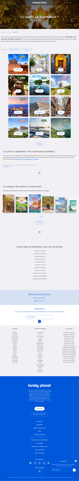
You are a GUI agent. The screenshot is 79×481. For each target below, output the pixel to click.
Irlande (15, 347)
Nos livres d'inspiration (39, 414)
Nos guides (39, 408)
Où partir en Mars (69, 336)
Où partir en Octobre (69, 349)
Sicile (40, 362)
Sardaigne (40, 360)
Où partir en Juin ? (40, 265)
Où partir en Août (69, 345)
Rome (40, 358)
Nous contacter (40, 453)
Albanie (15, 332)
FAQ (39, 431)
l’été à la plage (16, 159)
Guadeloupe (40, 343)
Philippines (15, 356)
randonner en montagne (31, 159)
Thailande (15, 362)
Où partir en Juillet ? (40, 267)
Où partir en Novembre (69, 351)
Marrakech (40, 349)
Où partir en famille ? (69, 360)
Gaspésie (18, 133)
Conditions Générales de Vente (54, 477)
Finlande (39, 91)
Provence (40, 356)
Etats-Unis (18, 69)
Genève (39, 133)
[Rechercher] (67, 2)
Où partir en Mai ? (40, 262)
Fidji (18, 91)
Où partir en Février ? (40, 253)
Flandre (61, 91)
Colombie (15, 340)
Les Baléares (40, 366)
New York (40, 351)
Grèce (15, 345)
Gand (60, 112)
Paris (40, 353)
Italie (14, 351)
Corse (40, 338)
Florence (18, 112)
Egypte (15, 341)
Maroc (15, 354)
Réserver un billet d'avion (40, 446)
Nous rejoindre (39, 450)
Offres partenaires (39, 434)
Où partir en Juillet (69, 343)
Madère (40, 369)
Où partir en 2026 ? (69, 362)
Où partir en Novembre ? (40, 276)
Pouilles (40, 354)
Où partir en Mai (69, 340)
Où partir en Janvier (69, 332)
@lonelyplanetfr (40, 300)
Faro (39, 69)
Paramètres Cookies (66, 477)
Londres (40, 341)
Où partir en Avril (69, 338)
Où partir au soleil (69, 358)
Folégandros (39, 112)
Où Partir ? (8, 32)
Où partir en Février (69, 334)
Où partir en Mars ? (40, 256)
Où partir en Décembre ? (40, 279)
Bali (40, 334)
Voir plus (39, 144)
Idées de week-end (39, 428)
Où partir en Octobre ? (40, 273)
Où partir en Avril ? (40, 259)
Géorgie (61, 133)
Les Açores (40, 364)
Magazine (39, 424)
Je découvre (39, 222)
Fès (61, 69)
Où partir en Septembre (69, 347)
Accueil (2, 32)
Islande (15, 349)
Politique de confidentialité (23, 477)
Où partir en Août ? (40, 270)
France (15, 343)
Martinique (40, 347)
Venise (40, 367)
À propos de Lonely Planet (39, 440)
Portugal (14, 358)
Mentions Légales (12, 477)
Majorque (40, 345)
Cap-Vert (15, 336)
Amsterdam (40, 332)
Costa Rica (14, 338)
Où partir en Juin (69, 341)
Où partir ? (39, 421)
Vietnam (40, 371)
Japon (15, 353)
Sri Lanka (15, 360)
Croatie (15, 334)
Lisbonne (40, 340)
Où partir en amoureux (69, 356)
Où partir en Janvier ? (40, 251)
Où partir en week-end (69, 354)
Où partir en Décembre (69, 353)
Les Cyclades (40, 336)
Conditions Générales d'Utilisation (38, 477)
